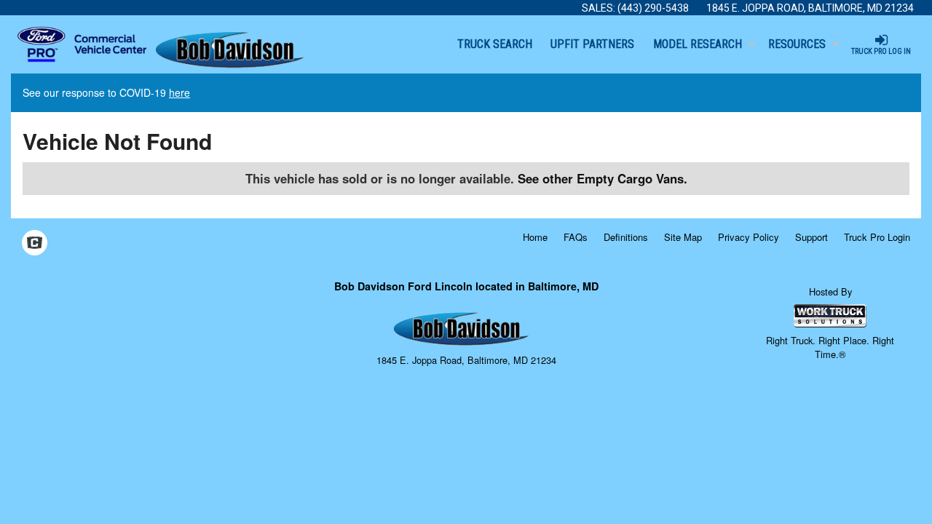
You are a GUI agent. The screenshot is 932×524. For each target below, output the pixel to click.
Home (535, 237)
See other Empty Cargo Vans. (602, 178)
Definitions (626, 237)
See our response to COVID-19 (106, 92)
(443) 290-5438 (653, 8)
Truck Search (494, 44)
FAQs (576, 237)
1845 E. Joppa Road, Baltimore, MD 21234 (810, 8)
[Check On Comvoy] (34, 244)
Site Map (683, 237)
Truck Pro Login (877, 237)
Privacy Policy (748, 237)
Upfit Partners (592, 44)
